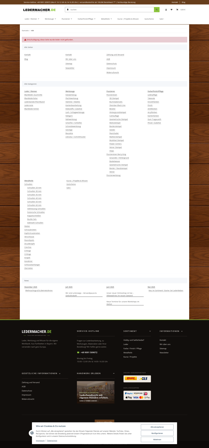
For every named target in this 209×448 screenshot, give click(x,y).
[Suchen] (157, 9)
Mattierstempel (115, 137)
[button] (166, 9)
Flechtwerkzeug (72, 98)
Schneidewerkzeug (73, 126)
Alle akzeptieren (157, 427)
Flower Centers (115, 144)
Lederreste (28, 105)
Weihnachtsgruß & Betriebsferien (39, 290)
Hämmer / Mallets (73, 102)
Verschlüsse (29, 237)
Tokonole (151, 98)
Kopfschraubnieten (32, 233)
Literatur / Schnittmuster (76, 137)
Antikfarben (152, 109)
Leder (125, 344)
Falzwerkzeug (71, 95)
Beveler (112, 109)
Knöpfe (27, 258)
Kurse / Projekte (130, 357)
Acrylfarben (152, 112)
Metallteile (127, 352)
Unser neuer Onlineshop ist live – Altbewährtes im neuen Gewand (120, 294)
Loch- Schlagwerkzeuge (75, 112)
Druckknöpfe (29, 244)
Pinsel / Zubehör (154, 123)
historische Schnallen (36, 212)
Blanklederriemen (31, 109)
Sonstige (69, 130)
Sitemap (69, 63)
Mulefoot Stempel (116, 140)
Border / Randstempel (118, 168)
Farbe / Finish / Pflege (132, 348)
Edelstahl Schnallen (35, 223)
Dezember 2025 (30, 287)
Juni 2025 (110, 287)
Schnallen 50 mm (34, 202)
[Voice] (68, 9)
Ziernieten (28, 268)
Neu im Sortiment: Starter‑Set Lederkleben (166, 290)
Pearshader (114, 133)
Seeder (112, 130)
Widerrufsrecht (113, 72)
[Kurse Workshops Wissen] (95, 392)
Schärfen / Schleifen (74, 123)
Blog (183, 2)
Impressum (40, 441)
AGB (108, 59)
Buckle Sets (32, 219)
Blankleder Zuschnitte (33, 95)
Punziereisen (112, 95)
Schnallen (28, 184)
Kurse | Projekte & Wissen (77, 181)
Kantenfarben (153, 116)
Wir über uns (71, 59)
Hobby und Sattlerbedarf (133, 340)
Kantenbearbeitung (73, 105)
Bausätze (69, 133)
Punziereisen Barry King (116, 154)
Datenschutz (52, 441)
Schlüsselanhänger (32, 265)
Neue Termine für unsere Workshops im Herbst (123, 302)
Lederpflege (152, 95)
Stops (111, 151)
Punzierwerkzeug (113, 175)
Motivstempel (114, 123)
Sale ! (69, 188)
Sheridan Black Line (117, 105)
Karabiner (28, 261)
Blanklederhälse (30, 98)
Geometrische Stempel (118, 119)
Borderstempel (115, 126)
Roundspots (29, 240)
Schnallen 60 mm (34, 205)
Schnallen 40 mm (34, 198)
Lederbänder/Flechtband (34, 102)
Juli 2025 (69, 287)
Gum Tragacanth (154, 119)
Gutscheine (71, 184)
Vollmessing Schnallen (36, 209)
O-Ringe (27, 254)
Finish (150, 105)
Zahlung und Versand (115, 54)
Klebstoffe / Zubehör (74, 109)
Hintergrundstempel (117, 112)
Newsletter (70, 68)
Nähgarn (69, 116)
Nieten (27, 226)
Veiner (112, 172)
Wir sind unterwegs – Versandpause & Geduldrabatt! (81, 294)
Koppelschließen (34, 216)
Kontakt (175, 2)
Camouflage (114, 116)
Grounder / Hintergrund (119, 158)
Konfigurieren (157, 433)
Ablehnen (157, 439)
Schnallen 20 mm (34, 188)
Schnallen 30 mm (34, 191)
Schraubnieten (30, 230)
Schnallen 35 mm (34, 195)
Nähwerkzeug (71, 119)
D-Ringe (27, 251)
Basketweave (114, 161)
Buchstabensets (115, 102)
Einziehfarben (153, 102)
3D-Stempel (114, 98)
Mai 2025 (151, 287)
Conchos (27, 247)
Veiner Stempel (115, 147)
